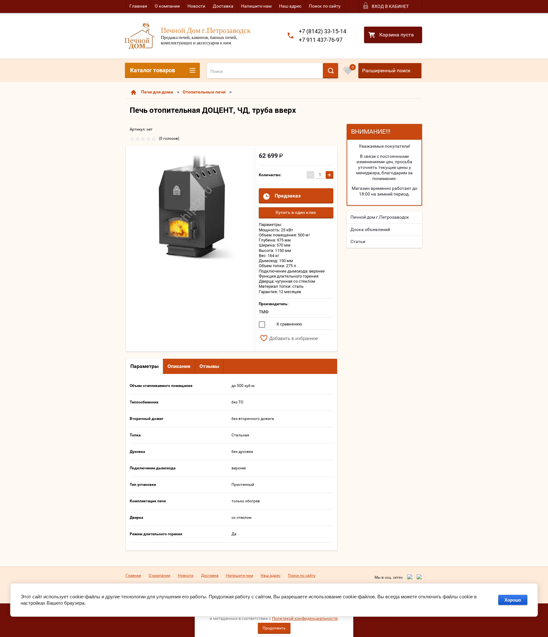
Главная (138, 6)
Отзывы (209, 366)
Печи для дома (157, 91)
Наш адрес (290, 6)
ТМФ (264, 311)
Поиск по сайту (325, 6)
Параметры (144, 366)
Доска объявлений (370, 229)
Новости (196, 6)
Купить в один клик (296, 212)
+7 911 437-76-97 (320, 39)
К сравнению (289, 324)
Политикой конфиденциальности (305, 618)
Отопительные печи (204, 91)
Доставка (223, 6)
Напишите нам (256, 6)
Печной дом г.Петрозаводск (379, 217)
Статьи (357, 241)
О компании (167, 6)
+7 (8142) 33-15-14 (322, 31)
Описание (179, 366)
